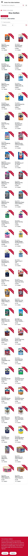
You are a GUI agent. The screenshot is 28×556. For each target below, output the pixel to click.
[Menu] (2, 2)
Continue (5, 553)
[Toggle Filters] (26, 25)
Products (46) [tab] (4, 16)
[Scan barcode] (26, 5)
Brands (5, 10)
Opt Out (13, 553)
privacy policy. (12, 545)
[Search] (23, 5)
